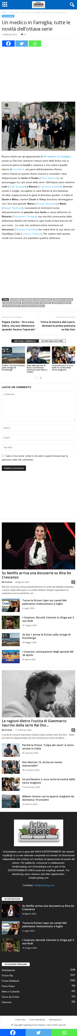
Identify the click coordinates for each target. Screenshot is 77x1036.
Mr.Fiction (7, 582)
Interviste (6, 1002)
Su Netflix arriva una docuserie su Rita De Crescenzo (36, 575)
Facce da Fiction (10, 997)
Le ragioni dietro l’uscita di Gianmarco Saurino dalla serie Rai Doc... (34, 723)
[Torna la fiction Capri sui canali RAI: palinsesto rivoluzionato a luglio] (11, 605)
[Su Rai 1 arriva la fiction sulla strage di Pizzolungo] (13, 355)
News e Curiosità (10, 991)
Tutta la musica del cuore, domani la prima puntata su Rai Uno (57, 325)
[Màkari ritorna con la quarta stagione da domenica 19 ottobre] (11, 801)
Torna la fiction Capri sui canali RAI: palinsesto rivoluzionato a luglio (44, 602)
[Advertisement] (38, 74)
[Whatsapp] (35, 43)
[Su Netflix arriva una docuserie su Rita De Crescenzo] (38, 546)
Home (4, 12)
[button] (71, 5)
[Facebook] (8, 43)
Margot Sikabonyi (12, 207)
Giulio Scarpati (17, 186)
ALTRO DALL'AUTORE (52, 341)
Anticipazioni (8, 970)
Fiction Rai (14, 12)
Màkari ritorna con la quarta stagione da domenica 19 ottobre (48, 798)
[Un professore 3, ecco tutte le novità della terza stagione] (63, 355)
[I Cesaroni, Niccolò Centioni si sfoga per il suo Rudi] (11, 622)
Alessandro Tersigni (24, 216)
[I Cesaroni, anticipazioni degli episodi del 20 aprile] (11, 656)
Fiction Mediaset (10, 981)
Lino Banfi (18, 169)
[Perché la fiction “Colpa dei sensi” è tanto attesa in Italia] (11, 750)
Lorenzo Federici (31, 233)
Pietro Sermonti (49, 178)
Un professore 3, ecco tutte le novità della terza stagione (62, 367)
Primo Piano (8, 986)
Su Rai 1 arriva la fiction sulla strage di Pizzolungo (13, 367)
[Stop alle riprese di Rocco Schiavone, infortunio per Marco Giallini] (38, 355)
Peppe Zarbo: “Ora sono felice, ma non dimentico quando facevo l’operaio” (19, 325)
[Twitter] (21, 43)
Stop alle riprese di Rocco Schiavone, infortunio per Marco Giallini (37, 368)
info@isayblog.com (44, 885)
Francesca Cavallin (50, 186)
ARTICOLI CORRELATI (25, 341)
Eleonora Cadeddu (25, 229)
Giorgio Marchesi (46, 203)
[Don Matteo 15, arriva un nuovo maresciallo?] (11, 767)
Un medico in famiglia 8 (33, 306)
